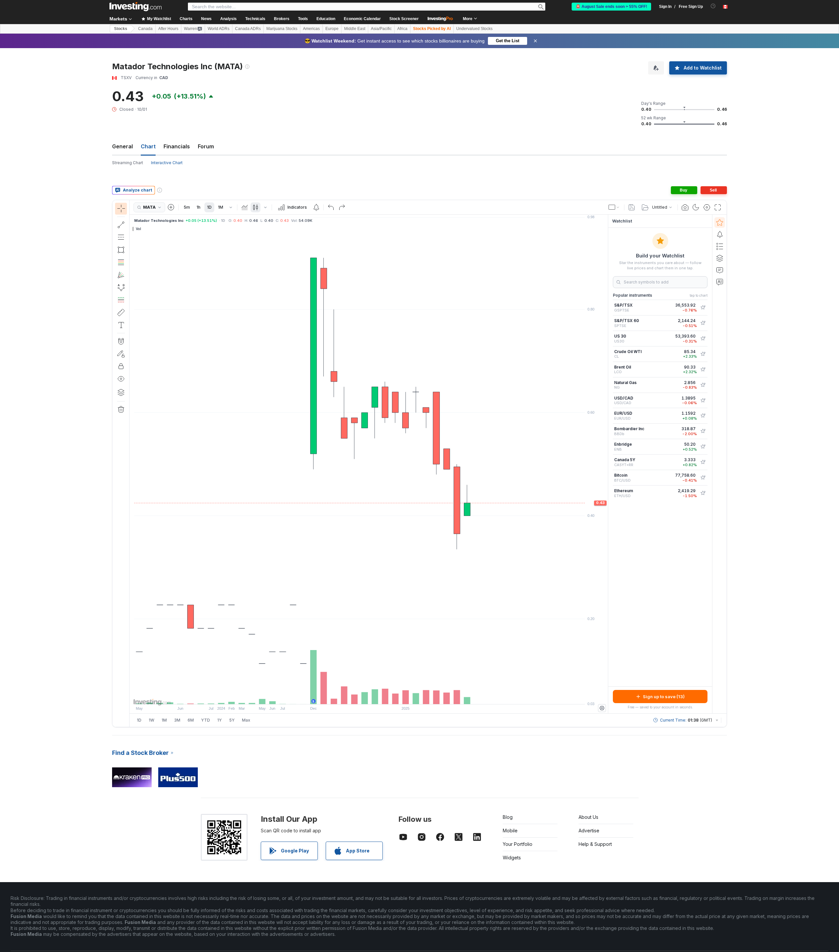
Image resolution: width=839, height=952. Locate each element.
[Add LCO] (702, 369)
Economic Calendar (362, 18)
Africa (402, 28)
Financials (177, 146)
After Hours (168, 28)
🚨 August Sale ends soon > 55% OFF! (611, 6)
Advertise (589, 830)
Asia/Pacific (381, 28)
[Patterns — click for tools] (121, 287)
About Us (588, 817)
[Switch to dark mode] (696, 207)
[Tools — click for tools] (121, 312)
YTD (205, 720)
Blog (508, 817)
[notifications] (713, 6)
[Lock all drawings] (121, 366)
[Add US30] (702, 338)
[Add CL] (702, 354)
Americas (311, 28)
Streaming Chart (127, 162)
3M (177, 720)
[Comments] (719, 270)
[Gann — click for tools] (121, 275)
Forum (206, 146)
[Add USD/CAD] (702, 400)
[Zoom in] (360, 696)
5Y (232, 720)
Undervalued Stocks (474, 28)
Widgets (512, 857)
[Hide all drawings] (121, 379)
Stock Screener (404, 18)
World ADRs (218, 28)
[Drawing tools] (132, 463)
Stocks (120, 28)
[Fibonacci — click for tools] (121, 262)
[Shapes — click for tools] (121, 250)
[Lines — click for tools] (121, 225)
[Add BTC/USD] (702, 477)
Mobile (510, 830)
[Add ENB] (702, 446)
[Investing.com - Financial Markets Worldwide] (135, 6)
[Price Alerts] (316, 207)
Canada (145, 28)
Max (246, 720)
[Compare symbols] (171, 207)
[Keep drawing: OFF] (121, 354)
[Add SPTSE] (702, 323)
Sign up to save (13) (664, 696)
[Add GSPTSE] (702, 307)
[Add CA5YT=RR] (702, 462)
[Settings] (602, 708)
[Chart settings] (707, 207)
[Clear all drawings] (121, 409)
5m (187, 207)
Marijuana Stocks (281, 28)
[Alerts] (719, 234)
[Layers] (121, 392)
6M (191, 720)
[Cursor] (121, 209)
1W (151, 720)
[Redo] (342, 207)
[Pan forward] (378, 696)
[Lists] (719, 246)
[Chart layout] (614, 207)
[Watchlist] (719, 222)
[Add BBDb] (702, 431)
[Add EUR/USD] (702, 415)
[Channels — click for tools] (121, 237)
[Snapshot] (685, 207)
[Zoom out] (351, 696)
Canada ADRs (248, 28)
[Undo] (331, 207)
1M (220, 207)
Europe (332, 28)
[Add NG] (702, 385)
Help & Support (595, 844)
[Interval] (231, 207)
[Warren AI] (719, 282)
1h (198, 207)
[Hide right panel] (606, 464)
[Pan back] (369, 696)
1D (209, 207)
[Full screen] (718, 207)
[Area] (245, 207)
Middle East (354, 28)
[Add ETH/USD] (702, 493)
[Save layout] (632, 207)
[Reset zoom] (386, 696)
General (122, 146)
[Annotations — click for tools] (121, 325)
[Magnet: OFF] (121, 341)
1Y (219, 720)
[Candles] (255, 207)
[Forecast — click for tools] (121, 300)
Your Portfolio (517, 844)
